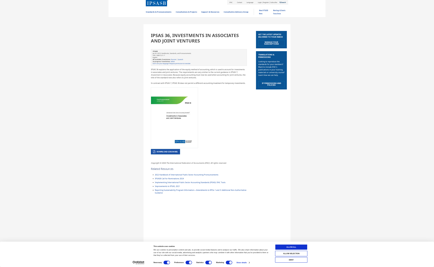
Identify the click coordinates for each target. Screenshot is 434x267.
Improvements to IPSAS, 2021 (167, 186)
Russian (173, 59)
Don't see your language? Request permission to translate (171, 63)
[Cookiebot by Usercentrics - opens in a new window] (138, 262)
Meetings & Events (279, 10)
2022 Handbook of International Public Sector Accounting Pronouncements (186, 174)
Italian (173, 61)
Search (283, 2)
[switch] (189, 262)
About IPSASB (263, 10)
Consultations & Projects (186, 12)
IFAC (230, 2)
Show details (241, 262)
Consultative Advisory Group (236, 12)
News (260, 13)
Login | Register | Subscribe (267, 2)
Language (250, 2)
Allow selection (291, 253)
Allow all (291, 247)
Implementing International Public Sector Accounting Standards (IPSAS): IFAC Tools (190, 182)
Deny (291, 260)
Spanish (180, 59)
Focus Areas (277, 13)
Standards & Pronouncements (158, 12)
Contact (239, 2)
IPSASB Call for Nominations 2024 (169, 178)
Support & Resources (210, 12)
